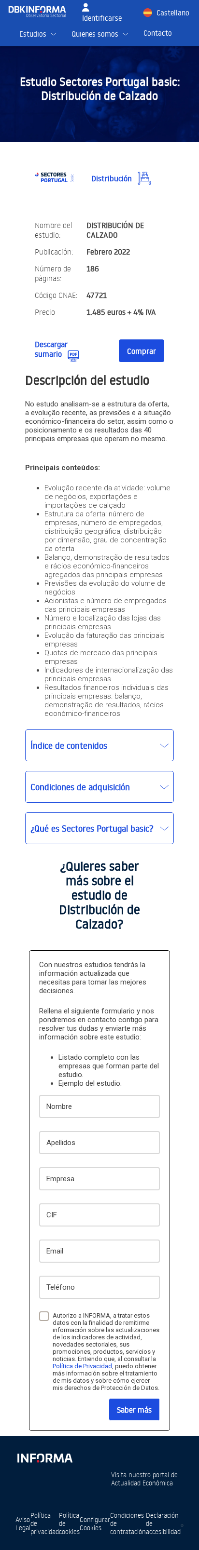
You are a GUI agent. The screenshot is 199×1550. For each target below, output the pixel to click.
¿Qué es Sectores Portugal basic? (92, 828)
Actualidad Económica (142, 1483)
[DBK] (41, 11)
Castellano (172, 12)
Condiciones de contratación (128, 1523)
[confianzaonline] (182, 1523)
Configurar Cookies (95, 1523)
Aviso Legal (22, 1523)
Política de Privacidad (82, 1366)
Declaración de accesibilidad (163, 1523)
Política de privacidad (44, 1523)
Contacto (157, 33)
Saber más (134, 1410)
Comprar (141, 351)
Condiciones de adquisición (80, 787)
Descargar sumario (51, 349)
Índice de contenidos (68, 745)
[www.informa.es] (44, 1456)
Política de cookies (69, 1523)
